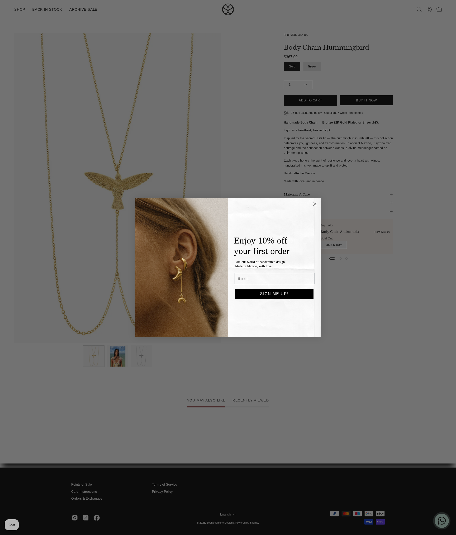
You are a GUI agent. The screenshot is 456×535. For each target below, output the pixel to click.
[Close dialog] (314, 204)
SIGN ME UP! (274, 294)
